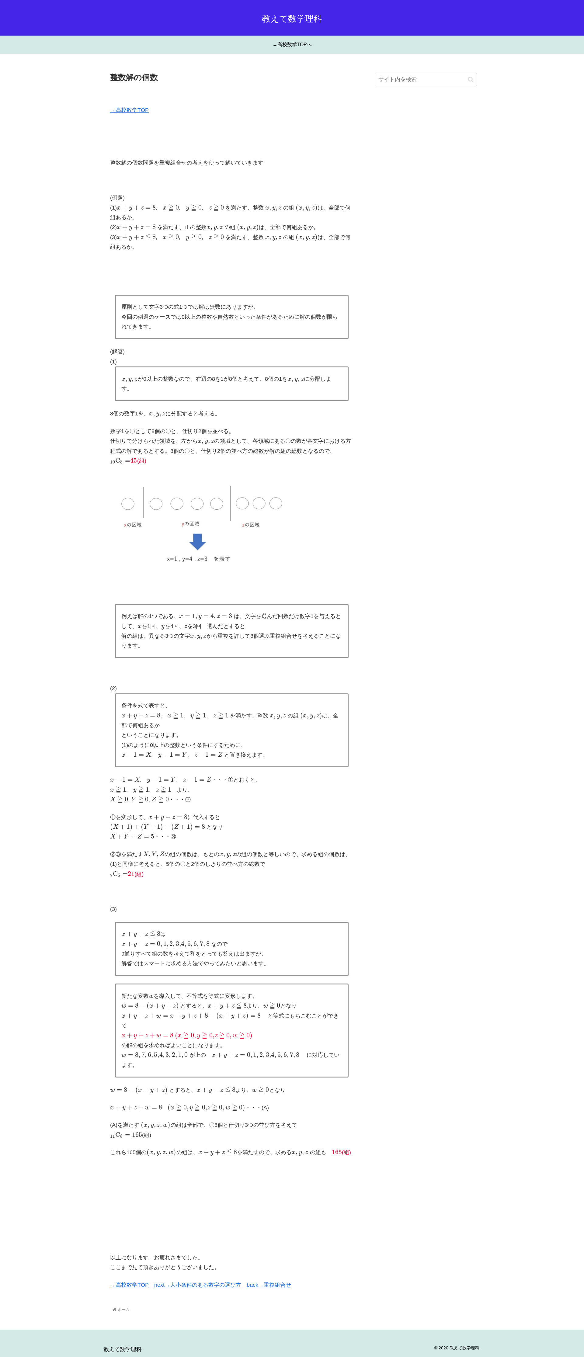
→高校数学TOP (129, 110)
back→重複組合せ (269, 1285)
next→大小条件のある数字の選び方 (197, 1285)
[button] (470, 79)
